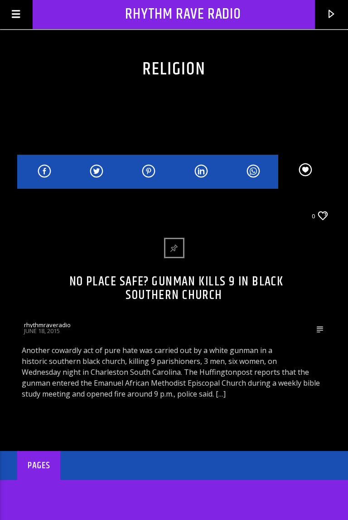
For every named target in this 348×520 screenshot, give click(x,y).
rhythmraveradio (47, 325)
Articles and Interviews (60, 215)
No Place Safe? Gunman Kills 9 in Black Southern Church (176, 288)
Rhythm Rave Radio (183, 14)
